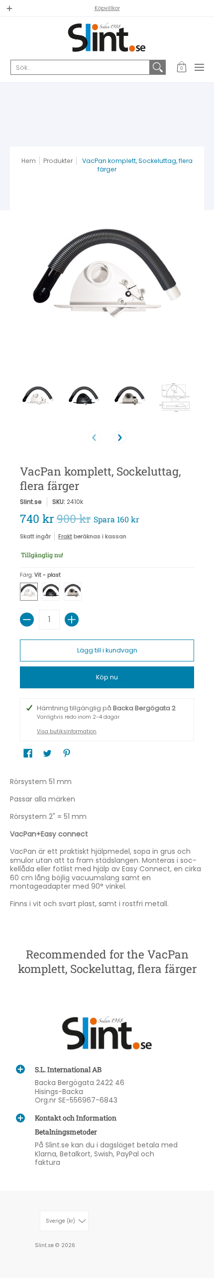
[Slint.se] (107, 37)
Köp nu (107, 677)
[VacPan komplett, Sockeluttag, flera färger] (38, 397)
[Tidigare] (94, 437)
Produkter (58, 161)
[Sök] (158, 67)
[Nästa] (119, 437)
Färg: (40, 575)
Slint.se (31, 501)
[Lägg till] (72, 620)
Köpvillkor (107, 8)
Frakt (65, 536)
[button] (181, 67)
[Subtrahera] (27, 620)
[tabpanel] (107, 845)
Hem (28, 161)
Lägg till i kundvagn (107, 650)
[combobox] (80, 67)
